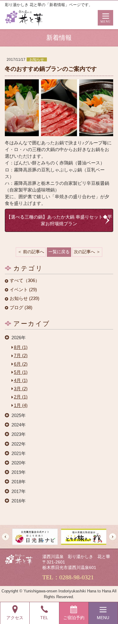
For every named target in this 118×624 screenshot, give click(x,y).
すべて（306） (25, 280)
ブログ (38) (21, 307)
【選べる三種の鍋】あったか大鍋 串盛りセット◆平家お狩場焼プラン (59, 220)
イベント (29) (23, 290)
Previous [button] (5, 537)
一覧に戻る (59, 252)
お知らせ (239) (24, 298)
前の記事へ (33, 252)
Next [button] (112, 537)
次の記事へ (84, 252)
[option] (35, 537)
